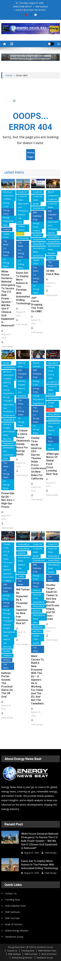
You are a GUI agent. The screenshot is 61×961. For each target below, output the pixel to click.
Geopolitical (38, 239)
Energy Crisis (6, 205)
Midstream (38, 626)
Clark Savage (7, 346)
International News (39, 250)
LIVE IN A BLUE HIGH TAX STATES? (30, 10)
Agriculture (53, 363)
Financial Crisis (37, 596)
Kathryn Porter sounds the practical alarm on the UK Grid (7, 685)
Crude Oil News (22, 198)
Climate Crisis (51, 369)
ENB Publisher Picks (37, 216)
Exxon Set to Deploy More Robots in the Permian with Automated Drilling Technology (23, 288)
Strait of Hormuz (13, 924)
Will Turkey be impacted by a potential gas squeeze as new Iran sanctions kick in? (23, 606)
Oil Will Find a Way (52, 272)
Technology (23, 238)
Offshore (7, 655)
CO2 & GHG (51, 376)
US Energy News (6, 263)
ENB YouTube (12, 918)
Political (6, 229)
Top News (5, 243)
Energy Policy (6, 212)
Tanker (51, 257)
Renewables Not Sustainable (8, 451)
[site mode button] (51, 44)
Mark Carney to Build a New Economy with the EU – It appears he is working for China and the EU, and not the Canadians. (37, 680)
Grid (5, 225)
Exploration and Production (23, 207)
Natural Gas (21, 216)
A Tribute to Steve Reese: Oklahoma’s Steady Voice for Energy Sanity (23, 442)
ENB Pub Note (7, 384)
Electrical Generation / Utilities (8, 195)
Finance (36, 230)
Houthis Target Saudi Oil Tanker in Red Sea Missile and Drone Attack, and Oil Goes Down (52, 602)
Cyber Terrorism (8, 561)
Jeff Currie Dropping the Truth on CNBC (37, 304)
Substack (22, 395)
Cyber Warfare (7, 568)
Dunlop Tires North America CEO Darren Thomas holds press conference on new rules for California (38, 458)
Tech (20, 233)
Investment (38, 255)
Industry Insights (7, 426)
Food (50, 410)
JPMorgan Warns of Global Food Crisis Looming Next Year (52, 464)
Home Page (30, 154)
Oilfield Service (21, 228)
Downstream (39, 208)
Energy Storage (6, 612)
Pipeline (51, 253)
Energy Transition (8, 399)
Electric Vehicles (37, 365)
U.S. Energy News (6, 252)
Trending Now (12, 899)
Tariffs (21, 576)
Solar (5, 458)
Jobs (35, 622)
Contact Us (11, 893)
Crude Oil (22, 192)
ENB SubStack (42, 6)
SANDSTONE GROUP (22, 6)
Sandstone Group (14, 936)
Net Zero (7, 438)
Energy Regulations (8, 219)
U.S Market (51, 447)
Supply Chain (6, 235)
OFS (20, 222)
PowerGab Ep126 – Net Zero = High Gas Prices (8, 500)
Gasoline (37, 235)
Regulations (8, 443)
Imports (21, 553)
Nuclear (6, 651)
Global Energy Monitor (16, 930)
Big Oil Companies (53, 194)
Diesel (36, 203)
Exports (51, 232)
